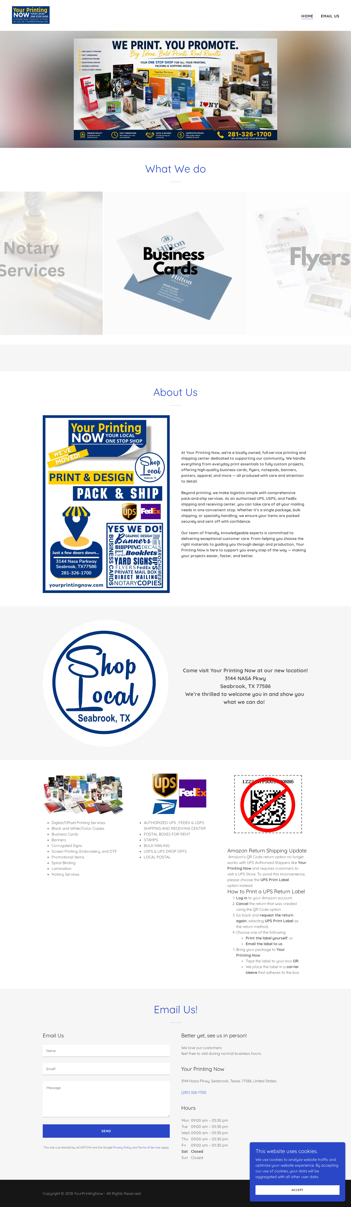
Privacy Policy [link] (122, 1147)
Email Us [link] (330, 16)
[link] (30, 15)
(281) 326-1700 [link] (193, 1092)
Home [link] (307, 16)
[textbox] (106, 1051)
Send (106, 1131)
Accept (298, 1190)
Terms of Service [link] (149, 1147)
